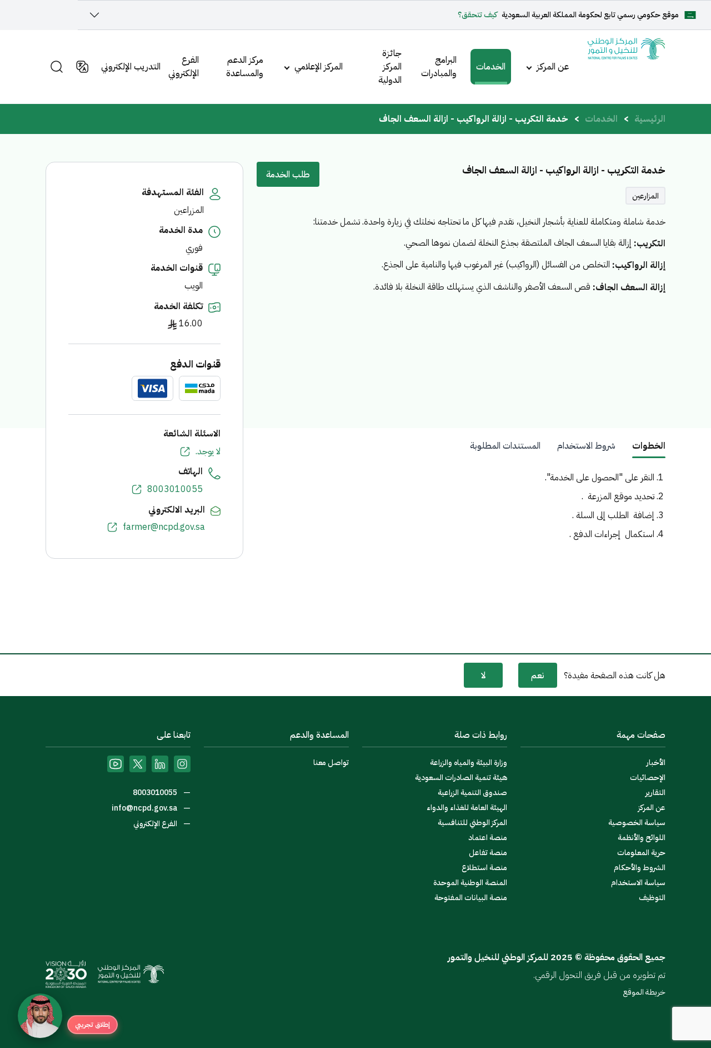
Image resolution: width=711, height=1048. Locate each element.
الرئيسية (649, 119)
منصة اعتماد (487, 837)
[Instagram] (182, 764)
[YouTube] (115, 764)
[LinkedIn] (160, 764)
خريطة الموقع (644, 992)
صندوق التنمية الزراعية (472, 792)
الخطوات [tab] (648, 446)
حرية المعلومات (641, 852)
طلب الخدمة (288, 174)
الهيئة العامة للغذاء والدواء (467, 807)
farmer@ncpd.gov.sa (164, 527)
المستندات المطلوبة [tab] (505, 446)
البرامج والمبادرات (439, 66)
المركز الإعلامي (318, 66)
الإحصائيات (647, 777)
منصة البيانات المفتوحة (470, 897)
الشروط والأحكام (639, 867)
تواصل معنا (331, 762)
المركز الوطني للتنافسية (472, 822)
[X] (137, 764)
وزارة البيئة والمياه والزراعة (468, 762)
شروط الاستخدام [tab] (586, 446)
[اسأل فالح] (40, 1016)
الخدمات (490, 66)
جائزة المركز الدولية (390, 67)
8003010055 (175, 489)
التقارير (655, 792)
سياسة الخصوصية (636, 822)
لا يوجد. (208, 451)
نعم (537, 675)
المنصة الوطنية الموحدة (470, 882)
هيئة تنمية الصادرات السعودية (461, 777)
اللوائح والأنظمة (641, 837)
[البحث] (57, 67)
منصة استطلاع (484, 867)
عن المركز (553, 66)
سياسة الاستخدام (638, 882)
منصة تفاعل (488, 852)
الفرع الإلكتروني (183, 66)
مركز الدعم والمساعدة (244, 66)
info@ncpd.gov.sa (145, 808)
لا (483, 675)
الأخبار (656, 762)
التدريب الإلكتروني (131, 66)
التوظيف (652, 897)
